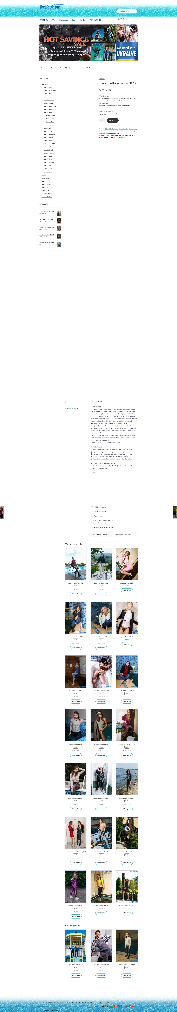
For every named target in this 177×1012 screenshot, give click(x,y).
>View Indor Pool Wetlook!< (99, 511)
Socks (133, 135)
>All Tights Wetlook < (97, 516)
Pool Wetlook (132, 129)
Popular (44, 175)
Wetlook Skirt (47, 93)
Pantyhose (128, 135)
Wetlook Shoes (59, 68)
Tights (106, 137)
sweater (101, 137)
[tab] (75, 403)
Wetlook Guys (45, 190)
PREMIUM (44, 20)
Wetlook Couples (46, 184)
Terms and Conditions (96, 1002)
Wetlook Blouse (48, 87)
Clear (117, 114)
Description (68, 403)
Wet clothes (50, 68)
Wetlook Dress (103, 131)
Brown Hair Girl (123, 129)
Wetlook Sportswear (49, 134)
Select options (76, 594)
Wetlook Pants (48, 97)
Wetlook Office (48, 159)
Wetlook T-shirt (48, 147)
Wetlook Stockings (49, 109)
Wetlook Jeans (48, 140)
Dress (103, 135)
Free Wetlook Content (48, 193)
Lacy (123, 135)
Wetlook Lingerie (48, 150)
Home (43, 68)
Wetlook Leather (48, 137)
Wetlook (116, 137)
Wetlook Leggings (48, 103)
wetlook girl (122, 137)
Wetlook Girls (45, 187)
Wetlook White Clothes (50, 143)
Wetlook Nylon (121, 131)
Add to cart (112, 120)
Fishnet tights (110, 135)
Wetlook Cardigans (49, 153)
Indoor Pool (117, 135)
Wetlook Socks (69, 68)
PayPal (83, 20)
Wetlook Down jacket (50, 162)
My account (63, 20)
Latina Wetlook (46, 178)
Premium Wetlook (47, 197)
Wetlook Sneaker (50, 115)
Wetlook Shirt (47, 128)
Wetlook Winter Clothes (50, 106)
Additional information (71, 408)
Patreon (126, 105)
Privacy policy (81, 1002)
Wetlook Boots (50, 118)
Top (53, 20)
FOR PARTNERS (96, 20)
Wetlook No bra (112, 131)
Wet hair (110, 137)
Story (74, 20)
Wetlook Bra (47, 165)
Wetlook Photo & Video (49, 1002)
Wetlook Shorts (48, 156)
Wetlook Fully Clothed (111, 129)
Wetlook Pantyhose (131, 131)
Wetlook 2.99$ (46, 181)
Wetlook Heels (50, 122)
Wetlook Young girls (113, 133)
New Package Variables (106, 111)
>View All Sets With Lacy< (99, 507)
